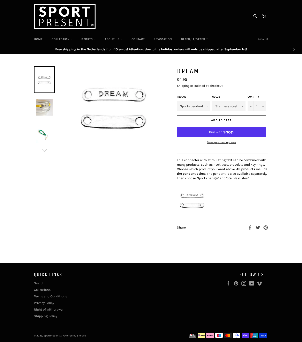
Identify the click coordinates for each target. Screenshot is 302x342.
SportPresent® (52, 335)
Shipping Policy (45, 316)
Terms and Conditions (50, 296)
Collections (42, 290)
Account (263, 38)
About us (112, 39)
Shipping (183, 86)
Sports (87, 39)
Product (182, 96)
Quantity (253, 96)
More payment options (221, 142)
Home (38, 39)
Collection (61, 39)
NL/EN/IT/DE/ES (193, 39)
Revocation (163, 39)
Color (216, 96)
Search (39, 283)
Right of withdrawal (48, 309)
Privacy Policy (44, 303)
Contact (138, 39)
